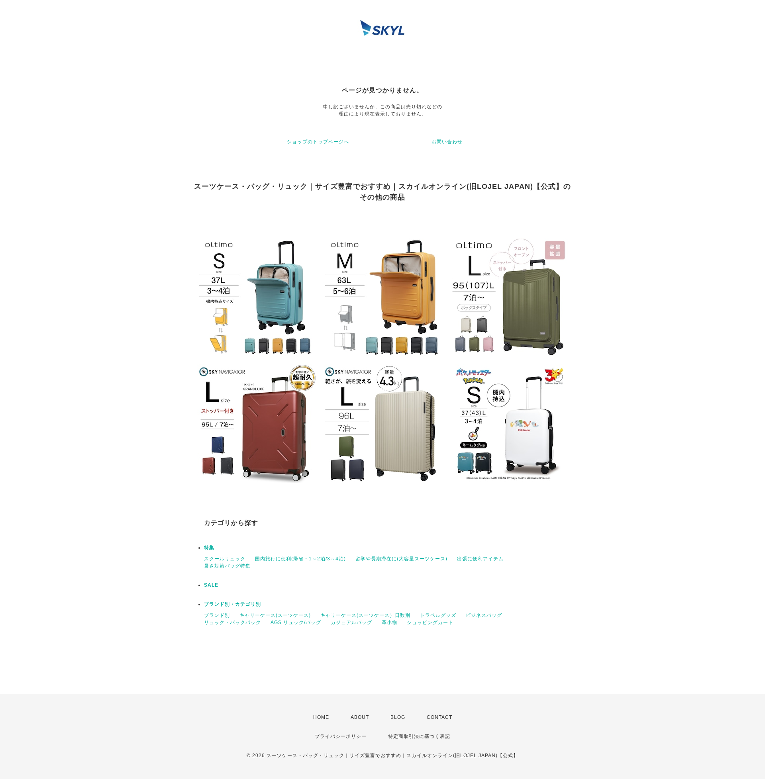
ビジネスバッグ (484, 615)
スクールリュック (224, 559)
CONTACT (439, 717)
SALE (211, 585)
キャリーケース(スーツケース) (275, 615)
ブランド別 (217, 615)
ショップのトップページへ (318, 142)
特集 (209, 547)
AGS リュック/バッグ (296, 622)
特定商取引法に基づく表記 (419, 736)
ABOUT (360, 717)
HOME (321, 717)
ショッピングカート (430, 622)
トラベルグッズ (438, 615)
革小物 (389, 622)
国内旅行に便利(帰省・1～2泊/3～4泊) (300, 559)
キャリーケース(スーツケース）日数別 (365, 615)
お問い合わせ (447, 142)
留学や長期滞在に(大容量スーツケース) (401, 559)
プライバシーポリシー (341, 736)
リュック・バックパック (232, 622)
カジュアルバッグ (351, 622)
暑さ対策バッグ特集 (227, 566)
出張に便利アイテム (480, 559)
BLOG (397, 717)
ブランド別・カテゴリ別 (232, 604)
